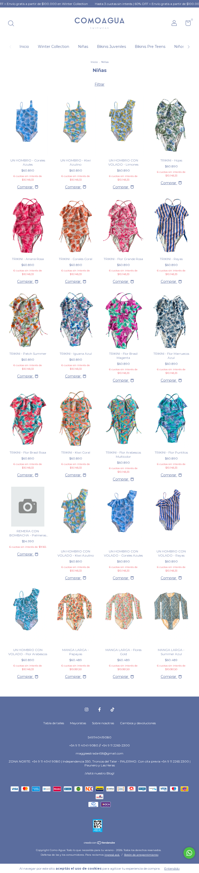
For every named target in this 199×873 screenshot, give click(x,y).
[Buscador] (13, 23)
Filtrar (99, 84)
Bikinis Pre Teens (150, 46)
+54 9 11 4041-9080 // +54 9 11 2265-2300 (99, 745)
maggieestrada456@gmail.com (99, 753)
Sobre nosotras (103, 723)
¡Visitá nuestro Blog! (99, 773)
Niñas (83, 46)
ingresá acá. (112, 854)
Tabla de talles (53, 723)
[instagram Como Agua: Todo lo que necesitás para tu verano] (86, 709)
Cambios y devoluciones (138, 723)
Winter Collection (53, 46)
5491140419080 (99, 737)
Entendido (172, 868)
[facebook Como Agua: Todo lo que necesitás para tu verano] (99, 709)
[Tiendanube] (99, 843)
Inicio (24, 46)
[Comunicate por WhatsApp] (189, 853)
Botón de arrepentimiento (141, 854)
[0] (186, 24)
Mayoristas (78, 723)
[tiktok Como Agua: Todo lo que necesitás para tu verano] (112, 709)
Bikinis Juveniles (111, 46)
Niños (179, 46)
